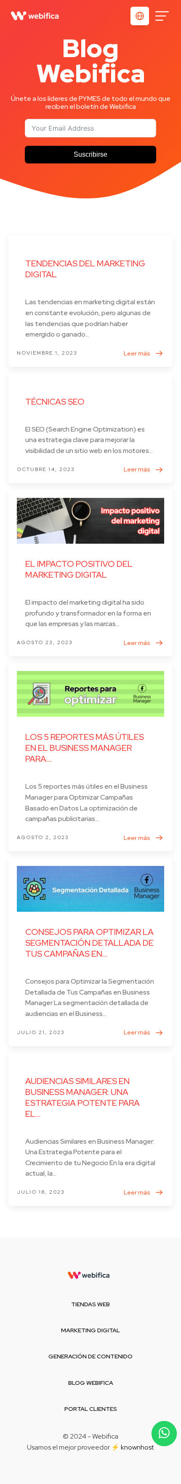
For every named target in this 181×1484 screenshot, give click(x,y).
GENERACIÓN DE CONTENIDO (90, 1356)
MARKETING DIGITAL (90, 1330)
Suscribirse (90, 154)
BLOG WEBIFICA (90, 1383)
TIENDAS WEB (90, 1304)
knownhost (137, 1447)
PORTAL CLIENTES (90, 1409)
